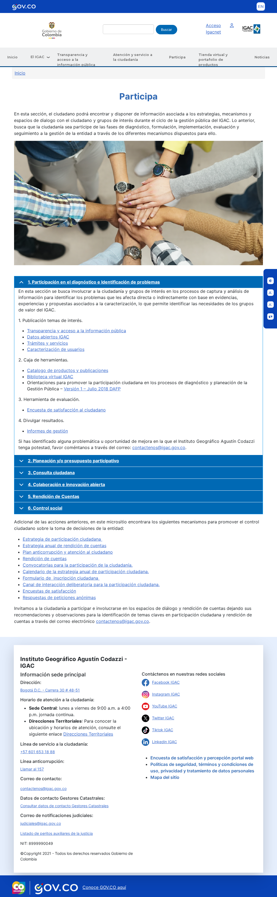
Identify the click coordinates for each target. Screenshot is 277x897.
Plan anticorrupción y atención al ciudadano (68, 552)
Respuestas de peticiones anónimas (59, 597)
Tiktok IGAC (162, 729)
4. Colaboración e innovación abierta (66, 484)
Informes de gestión (47, 431)
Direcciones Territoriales (88, 734)
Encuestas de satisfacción (49, 591)
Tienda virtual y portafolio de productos (213, 60)
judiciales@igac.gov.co (40, 823)
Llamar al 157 (32, 769)
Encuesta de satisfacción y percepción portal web (201, 757)
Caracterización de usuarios (55, 349)
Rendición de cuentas (45, 558)
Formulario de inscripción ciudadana (61, 578)
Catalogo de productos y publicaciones (67, 370)
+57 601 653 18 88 (37, 751)
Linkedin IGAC (164, 741)
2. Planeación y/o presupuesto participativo (73, 460)
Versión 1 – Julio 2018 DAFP (92, 388)
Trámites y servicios (47, 343)
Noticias (262, 57)
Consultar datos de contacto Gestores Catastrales (64, 805)
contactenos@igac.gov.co (158, 447)
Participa (177, 57)
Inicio (12, 57)
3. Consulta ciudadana (51, 472)
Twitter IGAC (163, 718)
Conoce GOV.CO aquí (104, 887)
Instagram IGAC (166, 694)
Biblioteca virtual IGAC (50, 376)
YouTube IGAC (164, 706)
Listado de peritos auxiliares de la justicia (56, 833)
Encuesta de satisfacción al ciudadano (66, 410)
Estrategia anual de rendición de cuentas (64, 545)
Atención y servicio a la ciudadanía (132, 57)
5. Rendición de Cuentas (53, 496)
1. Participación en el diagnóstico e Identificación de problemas (94, 282)
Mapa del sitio (164, 777)
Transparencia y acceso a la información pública (76, 60)
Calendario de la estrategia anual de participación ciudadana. (86, 571)
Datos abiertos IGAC (48, 337)
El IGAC (37, 57)
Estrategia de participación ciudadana (62, 539)
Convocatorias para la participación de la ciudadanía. (78, 565)
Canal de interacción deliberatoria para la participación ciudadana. (91, 584)
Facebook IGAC (166, 682)
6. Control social (45, 508)
